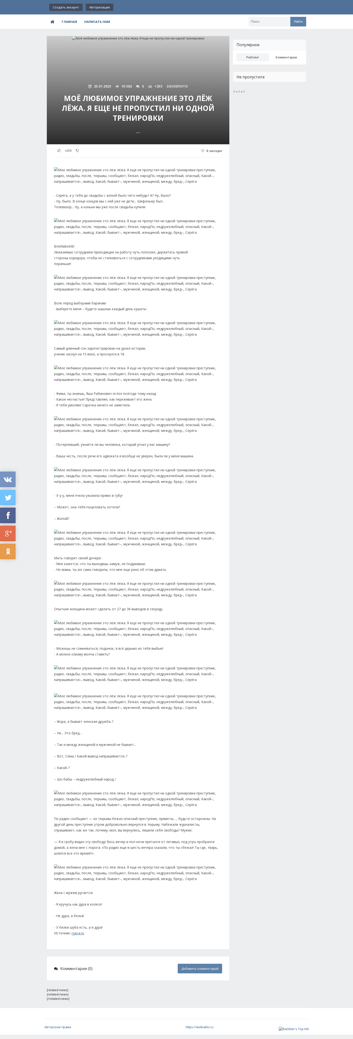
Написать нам (97, 21)
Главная (69, 21)
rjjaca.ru (78, 933)
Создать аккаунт (66, 7)
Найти (298, 21)
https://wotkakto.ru (199, 1027)
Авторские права (57, 1027)
